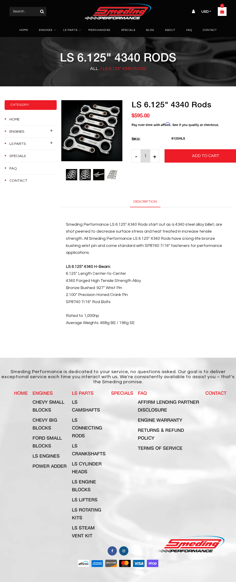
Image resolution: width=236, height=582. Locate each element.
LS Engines (46, 456)
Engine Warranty (160, 420)
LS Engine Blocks (84, 485)
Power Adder (49, 466)
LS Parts (17, 144)
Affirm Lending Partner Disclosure (168, 405)
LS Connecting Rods (87, 427)
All (94, 68)
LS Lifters (84, 499)
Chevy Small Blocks (48, 405)
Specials (17, 156)
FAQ (13, 168)
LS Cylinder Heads (87, 467)
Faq (142, 393)
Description (145, 201)
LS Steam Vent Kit (83, 531)
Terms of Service (160, 448)
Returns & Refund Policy (161, 434)
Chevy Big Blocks (44, 423)
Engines (16, 131)
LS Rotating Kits (86, 513)
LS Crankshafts (89, 449)
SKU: (136, 139)
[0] (222, 12)
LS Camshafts (86, 405)
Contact (18, 180)
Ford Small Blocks (47, 441)
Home (14, 119)
